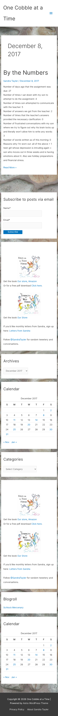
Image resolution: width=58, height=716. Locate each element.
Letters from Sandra (19, 330)
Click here (36, 285)
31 (7, 434)
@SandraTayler (18, 339)
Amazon (32, 281)
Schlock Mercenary (13, 607)
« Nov (6, 442)
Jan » (14, 442)
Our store (22, 281)
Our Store (22, 317)
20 (29, 424)
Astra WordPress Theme (35, 703)
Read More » (9, 168)
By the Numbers (25, 72)
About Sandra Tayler (37, 709)
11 (14, 420)
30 (50, 429)
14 (36, 420)
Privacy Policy (17, 709)
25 (14, 429)
